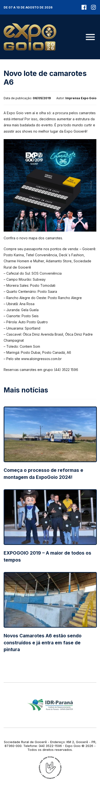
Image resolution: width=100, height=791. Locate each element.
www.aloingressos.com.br (41, 359)
